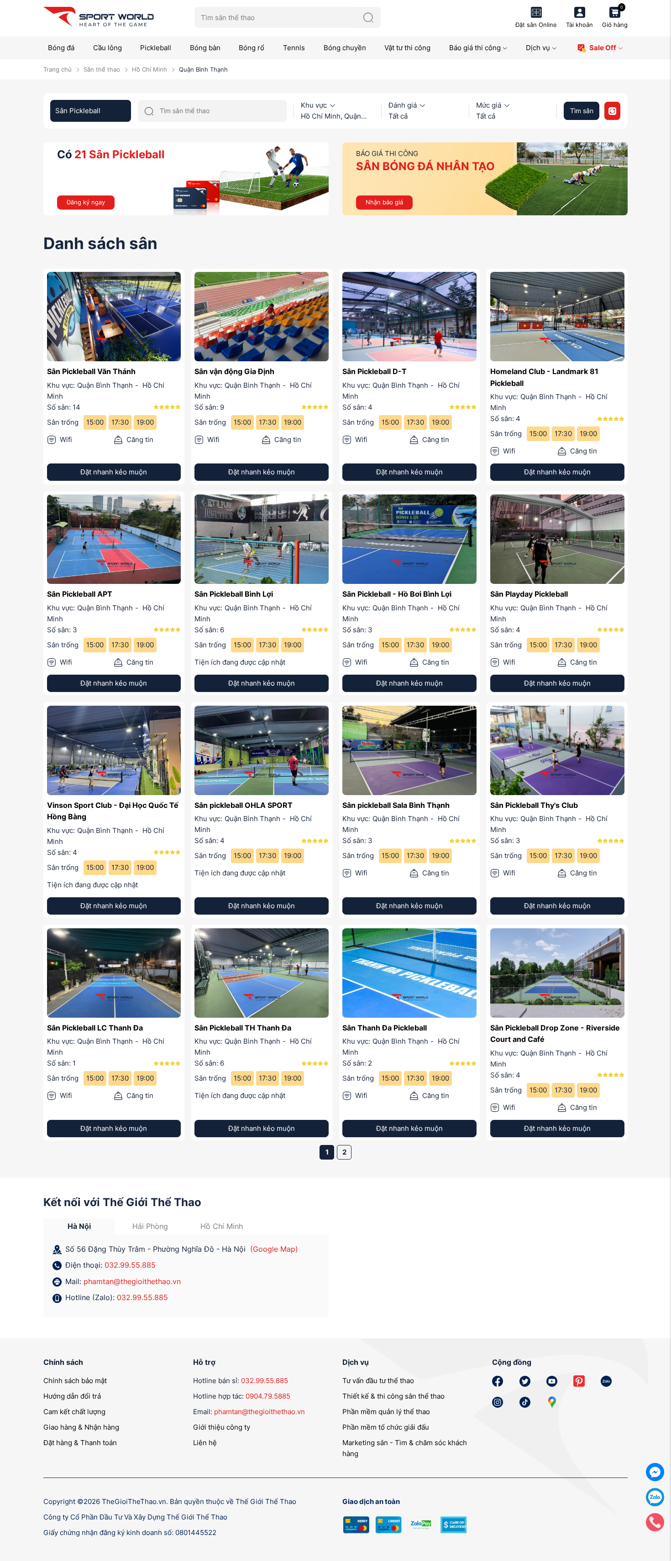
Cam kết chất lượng (74, 1411)
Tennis (294, 47)
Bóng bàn (205, 47)
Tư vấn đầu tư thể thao (378, 1380)
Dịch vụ (538, 47)
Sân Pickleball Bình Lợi (233, 593)
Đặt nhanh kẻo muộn (113, 472)
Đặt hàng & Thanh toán (80, 1442)
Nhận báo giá (384, 202)
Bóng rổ (251, 47)
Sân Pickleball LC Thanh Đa (95, 1027)
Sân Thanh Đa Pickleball (384, 1027)
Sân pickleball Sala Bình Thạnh (396, 805)
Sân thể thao (102, 69)
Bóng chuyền (345, 47)
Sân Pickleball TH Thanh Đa (242, 1027)
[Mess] (655, 1471)
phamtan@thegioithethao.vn (132, 1281)
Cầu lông (107, 47)
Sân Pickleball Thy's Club (534, 805)
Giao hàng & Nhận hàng (81, 1427)
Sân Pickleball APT (79, 593)
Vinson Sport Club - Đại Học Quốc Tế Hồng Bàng (112, 811)
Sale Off (602, 47)
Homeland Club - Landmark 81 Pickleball (544, 377)
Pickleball (155, 47)
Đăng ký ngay (86, 202)
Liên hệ (205, 1442)
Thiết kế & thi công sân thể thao (393, 1396)
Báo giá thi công (475, 47)
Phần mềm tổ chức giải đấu (385, 1427)
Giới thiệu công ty (221, 1427)
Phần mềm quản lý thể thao (386, 1411)
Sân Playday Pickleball (529, 593)
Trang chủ (57, 69)
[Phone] (655, 1521)
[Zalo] (655, 1496)
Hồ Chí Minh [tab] (221, 1226)
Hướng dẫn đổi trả (72, 1396)
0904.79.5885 (268, 1396)
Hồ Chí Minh (149, 69)
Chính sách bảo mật (75, 1380)
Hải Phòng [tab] (150, 1226)
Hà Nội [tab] (79, 1226)
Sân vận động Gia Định (234, 371)
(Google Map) (274, 1249)
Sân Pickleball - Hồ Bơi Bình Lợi (396, 593)
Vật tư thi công (407, 47)
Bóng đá (61, 47)
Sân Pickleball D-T (374, 371)
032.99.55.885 (130, 1265)
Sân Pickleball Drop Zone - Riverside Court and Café (555, 1033)
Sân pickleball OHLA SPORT (243, 805)
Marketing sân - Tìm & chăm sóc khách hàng (404, 1448)
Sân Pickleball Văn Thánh (91, 371)
